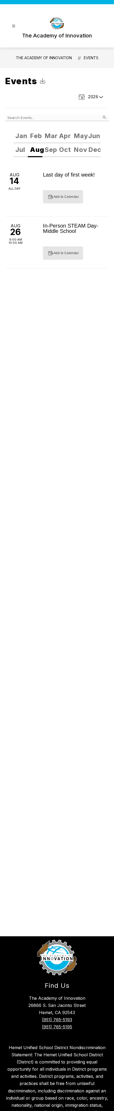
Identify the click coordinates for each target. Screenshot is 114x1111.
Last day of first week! (69, 174)
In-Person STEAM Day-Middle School (70, 228)
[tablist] (57, 136)
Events (91, 57)
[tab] (20, 136)
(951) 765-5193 (57, 1019)
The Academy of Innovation (44, 57)
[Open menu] (14, 26)
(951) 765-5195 (57, 1026)
